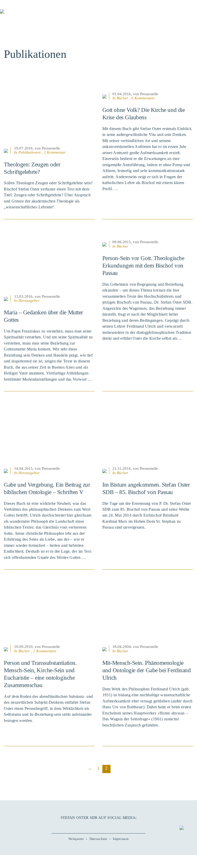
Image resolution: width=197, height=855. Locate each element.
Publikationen (29, 152)
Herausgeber (29, 300)
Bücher (122, 98)
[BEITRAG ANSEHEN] (49, 114)
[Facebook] (84, 826)
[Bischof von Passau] (31, 15)
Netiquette (76, 839)
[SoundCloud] (105, 826)
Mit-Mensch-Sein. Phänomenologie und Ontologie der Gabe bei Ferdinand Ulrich (146, 670)
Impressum (121, 839)
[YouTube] (91, 826)
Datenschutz (98, 839)
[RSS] (112, 826)
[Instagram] (98, 826)
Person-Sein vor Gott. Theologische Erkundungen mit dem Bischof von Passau (143, 265)
